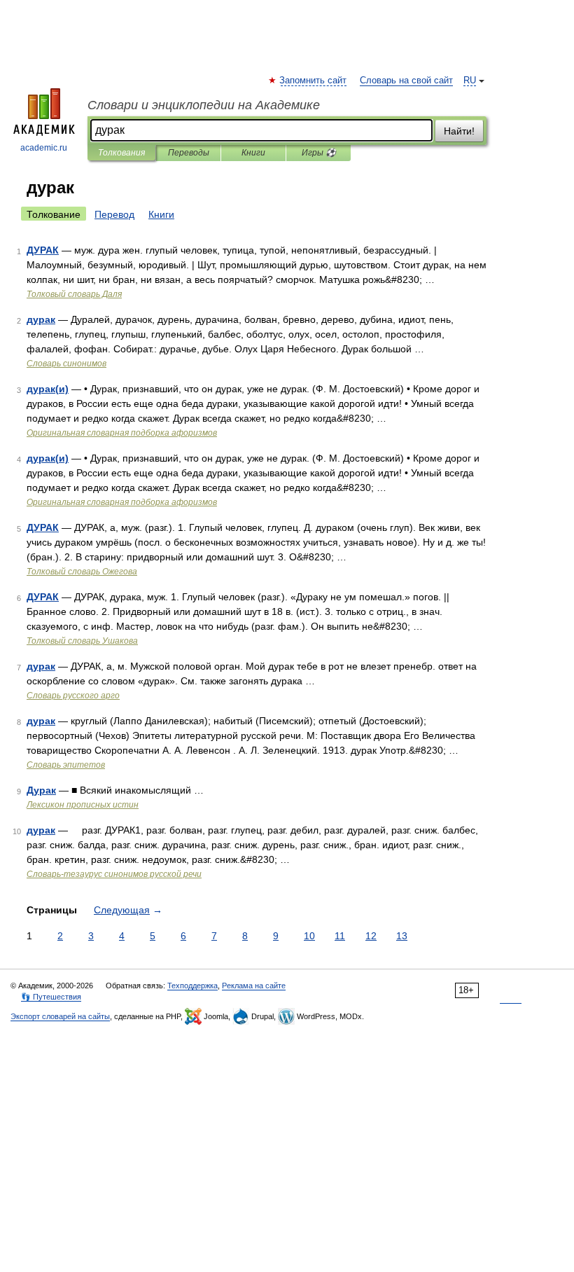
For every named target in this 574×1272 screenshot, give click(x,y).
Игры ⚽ (319, 153)
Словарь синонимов (66, 363)
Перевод (114, 214)
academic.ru (43, 148)
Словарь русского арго (73, 695)
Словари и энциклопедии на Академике (204, 105)
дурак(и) (48, 388)
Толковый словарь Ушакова (82, 641)
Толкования (121, 153)
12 (371, 935)
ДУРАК (43, 250)
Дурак (41, 790)
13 (401, 935)
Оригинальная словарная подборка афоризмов (122, 433)
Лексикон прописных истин (83, 805)
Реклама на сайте (254, 985)
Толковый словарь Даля (74, 294)
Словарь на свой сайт (406, 80)
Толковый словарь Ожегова (82, 571)
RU (469, 80)
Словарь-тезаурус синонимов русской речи (114, 874)
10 (309, 935)
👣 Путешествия (51, 997)
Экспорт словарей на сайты (60, 1016)
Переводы (188, 153)
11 (340, 935)
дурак (41, 319)
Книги (253, 153)
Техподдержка (192, 985)
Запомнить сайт (313, 80)
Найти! (459, 131)
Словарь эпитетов (66, 765)
